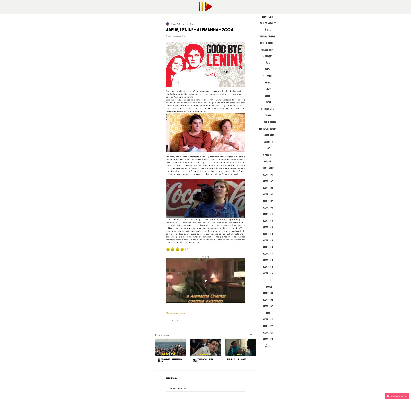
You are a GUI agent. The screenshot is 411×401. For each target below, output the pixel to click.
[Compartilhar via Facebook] (167, 320)
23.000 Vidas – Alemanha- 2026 (170, 360)
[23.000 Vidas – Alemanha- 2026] (170, 347)
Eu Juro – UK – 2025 (236, 359)
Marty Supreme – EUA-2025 (203, 360)
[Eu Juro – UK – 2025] (240, 347)
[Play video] (205, 280)
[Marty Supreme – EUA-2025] (205, 347)
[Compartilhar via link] (177, 320)
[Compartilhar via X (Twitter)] (172, 320)
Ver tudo (253, 334)
